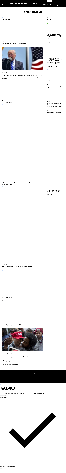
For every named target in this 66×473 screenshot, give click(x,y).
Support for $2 (2, 395)
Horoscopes (49, 101)
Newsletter (51, 4)
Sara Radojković (9, 325)
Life (19, 3)
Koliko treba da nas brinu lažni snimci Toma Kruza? (14, 43)
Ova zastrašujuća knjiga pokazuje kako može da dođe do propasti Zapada (19, 351)
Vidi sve (48, 17)
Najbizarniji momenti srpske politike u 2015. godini (14, 360)
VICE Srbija (9, 361)
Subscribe (45, 4)
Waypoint (35, 3)
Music (30, 3)
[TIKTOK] (34, 377)
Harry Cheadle (9, 353)
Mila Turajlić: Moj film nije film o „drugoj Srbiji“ (13, 324)
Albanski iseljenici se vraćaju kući (10, 364)
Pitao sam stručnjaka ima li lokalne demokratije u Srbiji (15, 356)
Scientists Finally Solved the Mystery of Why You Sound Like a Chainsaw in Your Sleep (54, 59)
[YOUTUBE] (36, 377)
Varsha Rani (9, 72)
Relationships (49, 78)
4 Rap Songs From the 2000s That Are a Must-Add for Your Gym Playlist (54, 192)
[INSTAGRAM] (32, 377)
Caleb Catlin (56, 194)
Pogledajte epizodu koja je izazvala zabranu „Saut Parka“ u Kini (17, 266)
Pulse (16, 3)
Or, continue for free (3, 397)
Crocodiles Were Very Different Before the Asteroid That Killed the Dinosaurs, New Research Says (54, 36)
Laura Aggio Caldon (10, 365)
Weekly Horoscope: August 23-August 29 (54, 104)
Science (48, 32)
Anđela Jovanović (10, 184)
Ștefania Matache (10, 297)
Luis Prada (55, 66)
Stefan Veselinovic (10, 357)
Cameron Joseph (9, 102)
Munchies (26, 3)
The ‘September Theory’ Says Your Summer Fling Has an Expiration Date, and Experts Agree (54, 82)
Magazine (12, 3)
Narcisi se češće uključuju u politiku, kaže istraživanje (15, 71)
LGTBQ (3, 294)
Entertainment (4, 264)
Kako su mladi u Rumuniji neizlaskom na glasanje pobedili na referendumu (19, 296)
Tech (22, 3)
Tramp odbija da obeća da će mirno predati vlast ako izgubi (16, 100)
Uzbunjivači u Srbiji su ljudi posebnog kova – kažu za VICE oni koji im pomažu (20, 182)
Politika (3, 41)
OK (0, 468)
